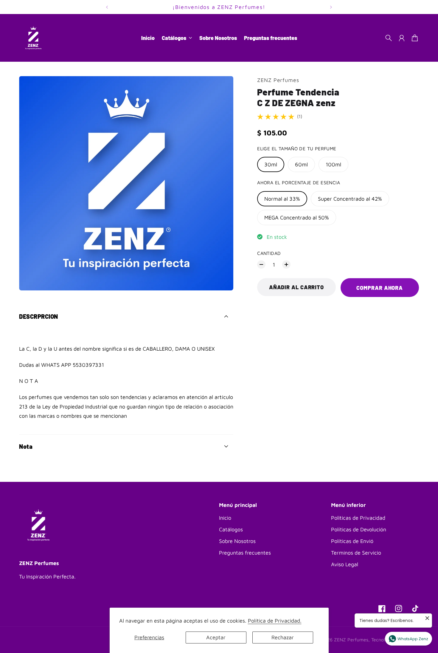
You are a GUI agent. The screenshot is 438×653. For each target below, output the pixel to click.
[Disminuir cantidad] (261, 264)
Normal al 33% (282, 199)
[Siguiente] (331, 7)
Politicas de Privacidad (358, 518)
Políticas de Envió (352, 541)
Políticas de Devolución (358, 529)
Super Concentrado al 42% (350, 199)
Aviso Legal (344, 564)
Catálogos (231, 529)
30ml (270, 164)
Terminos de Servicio (356, 553)
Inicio (225, 518)
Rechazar (282, 637)
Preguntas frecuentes (245, 553)
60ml (301, 164)
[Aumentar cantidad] (286, 264)
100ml (333, 164)
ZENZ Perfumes (278, 80)
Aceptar (216, 637)
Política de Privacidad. (275, 621)
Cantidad (269, 253)
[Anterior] (107, 7)
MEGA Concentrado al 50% (296, 217)
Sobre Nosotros (237, 541)
